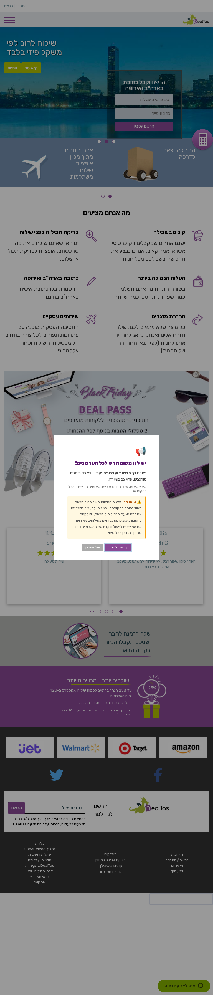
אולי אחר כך (92, 547)
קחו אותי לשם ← (118, 547)
